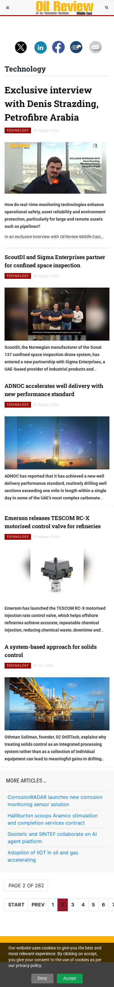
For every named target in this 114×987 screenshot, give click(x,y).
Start (16, 905)
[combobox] (106, 7)
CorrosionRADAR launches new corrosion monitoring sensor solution (55, 800)
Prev (38, 905)
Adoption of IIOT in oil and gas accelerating (43, 856)
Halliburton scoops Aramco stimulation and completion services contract (53, 819)
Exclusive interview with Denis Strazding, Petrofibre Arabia (51, 103)
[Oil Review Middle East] (61, 7)
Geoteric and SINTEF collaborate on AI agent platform (52, 837)
